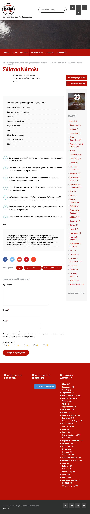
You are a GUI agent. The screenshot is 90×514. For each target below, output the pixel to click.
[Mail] (33, 259)
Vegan (74, 129)
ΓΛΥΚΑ (74, 163)
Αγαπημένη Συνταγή (77, 78)
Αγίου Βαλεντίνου (71, 395)
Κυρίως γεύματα (71, 435)
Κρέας (73, 195)
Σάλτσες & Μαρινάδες (52, 268)
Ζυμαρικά (75, 174)
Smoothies (75, 125)
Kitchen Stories (37, 52)
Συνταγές (23, 52)
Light (19, 268)
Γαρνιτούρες (76, 155)
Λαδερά (74, 206)
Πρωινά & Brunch (71, 458)
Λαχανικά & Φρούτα (32, 268)
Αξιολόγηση (7, 285)
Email (5, 321)
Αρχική (6, 52)
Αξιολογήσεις (9, 342)
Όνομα (5, 310)
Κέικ (73, 191)
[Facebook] (5, 259)
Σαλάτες (74, 255)
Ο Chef (14, 52)
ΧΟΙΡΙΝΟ (74, 280)
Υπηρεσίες (49, 52)
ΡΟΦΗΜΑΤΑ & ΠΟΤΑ (72, 460)
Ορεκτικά (75, 221)
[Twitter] (12, 259)
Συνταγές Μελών (71, 480)
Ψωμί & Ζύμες (77, 284)
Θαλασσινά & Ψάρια (72, 421)
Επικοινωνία (62, 52)
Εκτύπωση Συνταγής (77, 84)
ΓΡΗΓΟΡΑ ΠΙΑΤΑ (71, 415)
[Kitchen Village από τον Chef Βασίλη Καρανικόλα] (19, 9)
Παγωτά (74, 229)
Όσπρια (74, 225)
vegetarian (75, 133)
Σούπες (74, 269)
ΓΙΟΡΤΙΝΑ (75, 159)
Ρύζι (73, 251)
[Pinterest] (26, 259)
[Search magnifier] (63, 9)
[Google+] (19, 259)
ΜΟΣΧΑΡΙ (75, 217)
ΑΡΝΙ (73, 151)
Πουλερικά (75, 233)
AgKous (6, 508)
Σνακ (73, 265)
